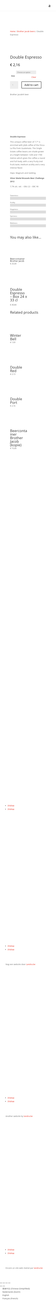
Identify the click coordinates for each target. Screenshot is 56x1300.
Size (13, 76)
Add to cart (31, 85)
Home (12, 31)
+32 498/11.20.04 (13, 753)
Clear (33, 77)
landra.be (28, 1116)
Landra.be (30, 964)
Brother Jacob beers (26, 31)
